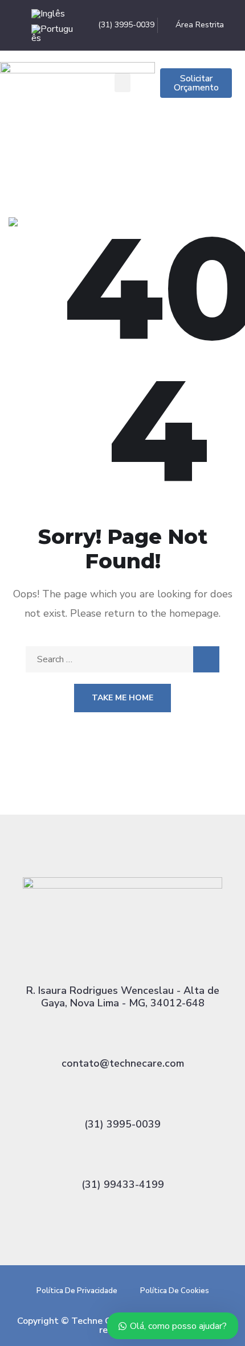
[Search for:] (122, 659)
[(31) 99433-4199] (122, 1156)
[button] (122, 82)
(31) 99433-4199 (122, 1184)
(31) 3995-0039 (122, 1124)
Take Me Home (122, 697)
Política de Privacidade (76, 1291)
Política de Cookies (174, 1291)
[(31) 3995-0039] (122, 1095)
